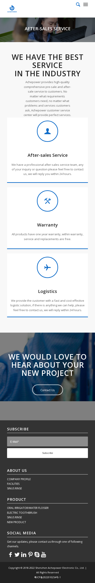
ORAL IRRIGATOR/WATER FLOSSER (28, 508)
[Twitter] (17, 554)
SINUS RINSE (14, 488)
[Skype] (37, 554)
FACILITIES (13, 484)
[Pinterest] (30, 554)
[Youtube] (43, 554)
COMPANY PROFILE (19, 479)
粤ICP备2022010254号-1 (47, 577)
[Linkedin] (23, 554)
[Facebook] (10, 554)
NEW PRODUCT (16, 522)
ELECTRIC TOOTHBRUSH (22, 513)
